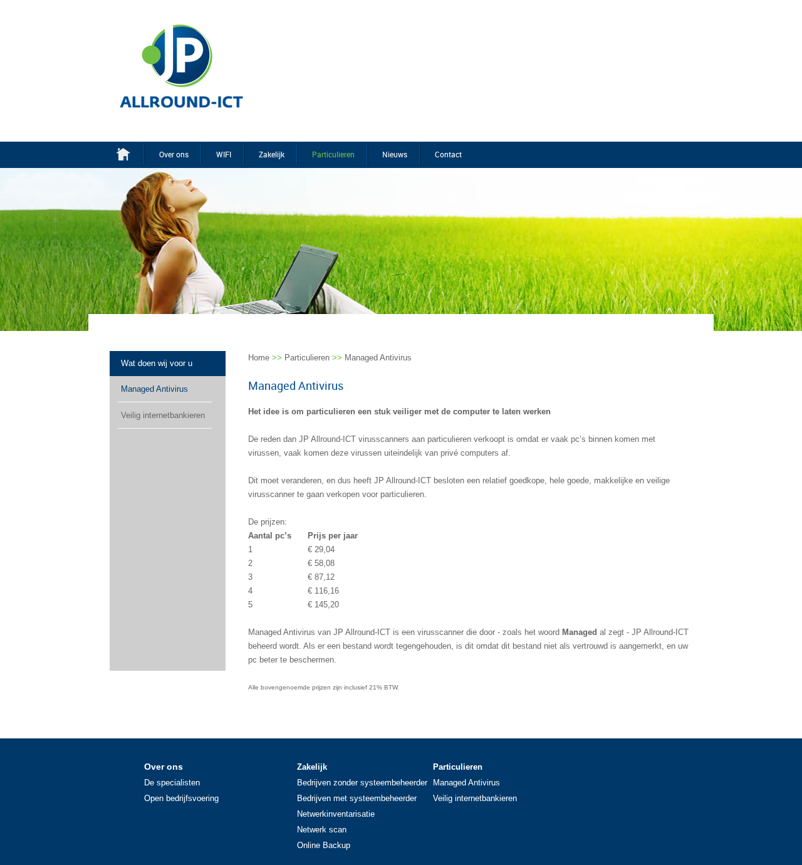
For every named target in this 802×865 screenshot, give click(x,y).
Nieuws (394, 154)
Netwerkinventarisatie (336, 814)
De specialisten (172, 782)
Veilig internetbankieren (163, 415)
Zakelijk (271, 154)
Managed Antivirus (154, 389)
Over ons (174, 154)
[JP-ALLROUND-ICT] (181, 65)
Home (258, 357)
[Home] (130, 154)
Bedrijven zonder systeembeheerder (362, 782)
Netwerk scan (321, 829)
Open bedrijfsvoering (181, 798)
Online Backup (323, 845)
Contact (448, 154)
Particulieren (333, 154)
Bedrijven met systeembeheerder (357, 798)
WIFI (223, 154)
